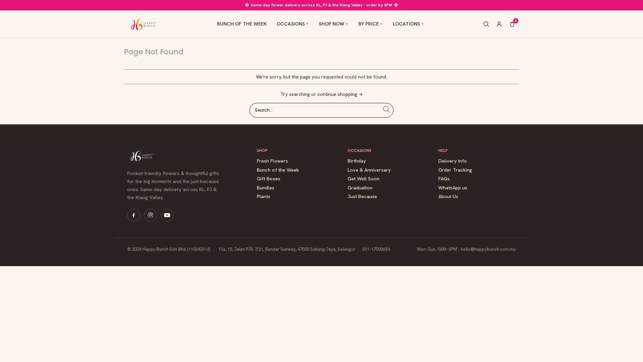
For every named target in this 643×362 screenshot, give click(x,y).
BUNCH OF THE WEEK (242, 23)
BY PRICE (368, 23)
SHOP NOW (331, 23)
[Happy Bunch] (143, 24)
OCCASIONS (291, 23)
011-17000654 (376, 249)
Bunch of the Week (278, 170)
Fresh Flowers (272, 161)
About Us (448, 196)
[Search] (486, 23)
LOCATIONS (406, 23)
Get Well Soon (363, 178)
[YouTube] (167, 215)
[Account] (499, 23)
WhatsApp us (452, 187)
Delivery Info (452, 161)
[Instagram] (150, 215)
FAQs (444, 178)
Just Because (362, 196)
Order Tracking (455, 170)
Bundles (265, 187)
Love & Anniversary (369, 170)
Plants (263, 196)
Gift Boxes (268, 178)
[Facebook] (133, 215)
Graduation (360, 187)
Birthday (357, 161)
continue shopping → (340, 94)
